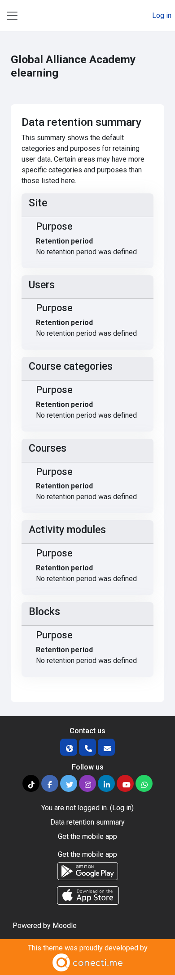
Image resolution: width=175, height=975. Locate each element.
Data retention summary (87, 822)
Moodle (64, 925)
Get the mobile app (87, 836)
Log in (161, 15)
